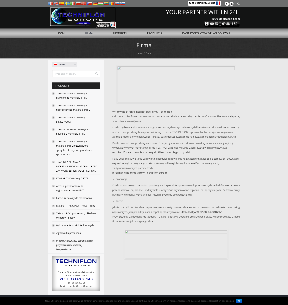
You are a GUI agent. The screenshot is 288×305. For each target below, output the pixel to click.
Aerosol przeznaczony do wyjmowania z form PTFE (70, 188)
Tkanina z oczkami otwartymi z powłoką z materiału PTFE (73, 131)
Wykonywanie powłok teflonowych (75, 225)
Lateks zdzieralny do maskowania (74, 198)
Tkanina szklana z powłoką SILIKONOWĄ (70, 119)
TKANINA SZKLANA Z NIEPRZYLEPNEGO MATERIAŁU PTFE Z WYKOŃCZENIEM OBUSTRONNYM (76, 166)
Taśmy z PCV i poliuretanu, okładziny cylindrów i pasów (76, 215)
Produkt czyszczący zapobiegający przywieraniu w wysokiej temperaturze (74, 245)
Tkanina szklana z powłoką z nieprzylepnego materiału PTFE (73, 107)
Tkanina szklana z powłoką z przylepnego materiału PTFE (71, 95)
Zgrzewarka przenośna (68, 233)
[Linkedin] (232, 4)
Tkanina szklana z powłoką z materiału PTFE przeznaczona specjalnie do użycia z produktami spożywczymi (74, 148)
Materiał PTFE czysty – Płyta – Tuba (75, 205)
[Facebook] (227, 4)
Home (140, 52)
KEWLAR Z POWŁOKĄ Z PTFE (72, 178)
